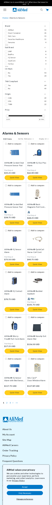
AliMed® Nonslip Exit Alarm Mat (36, 337)
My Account (8, 434)
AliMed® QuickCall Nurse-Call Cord (35, 250)
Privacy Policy (18, 480)
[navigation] (26, 74)
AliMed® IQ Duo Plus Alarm (36, 164)
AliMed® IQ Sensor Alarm (12, 250)
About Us (7, 429)
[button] (4, 9)
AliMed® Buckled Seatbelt (34, 292)
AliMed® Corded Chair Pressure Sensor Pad (14, 164)
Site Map (6, 440)
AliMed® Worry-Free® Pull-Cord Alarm (14, 337)
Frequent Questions (12, 461)
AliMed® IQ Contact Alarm (13, 292)
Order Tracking (10, 450)
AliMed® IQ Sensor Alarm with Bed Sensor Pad (14, 379)
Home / (6, 18)
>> (17, 403)
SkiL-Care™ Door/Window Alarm (36, 379)
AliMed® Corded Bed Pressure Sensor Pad (13, 205)
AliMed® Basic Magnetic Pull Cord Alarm (35, 205)
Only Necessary (25, 493)
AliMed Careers (10, 445)
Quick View (14, 178)
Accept (25, 487)
